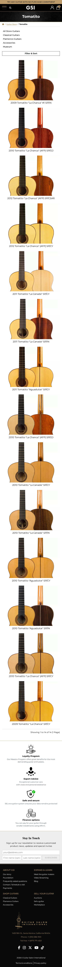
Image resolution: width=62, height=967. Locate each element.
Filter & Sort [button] (31, 53)
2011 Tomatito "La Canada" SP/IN (31, 341)
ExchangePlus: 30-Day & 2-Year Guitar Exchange (31, 2)
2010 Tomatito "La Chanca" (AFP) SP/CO (31, 150)
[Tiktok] (42, 947)
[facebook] (19, 947)
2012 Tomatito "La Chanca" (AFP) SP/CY (31, 246)
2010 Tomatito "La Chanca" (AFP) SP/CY (31, 676)
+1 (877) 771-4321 (35, 941)
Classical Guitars (11, 35)
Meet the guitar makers (44, 874)
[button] (10, 8)
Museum (7, 46)
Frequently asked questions (15, 881)
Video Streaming (41, 878)
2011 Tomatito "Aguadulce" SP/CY (31, 389)
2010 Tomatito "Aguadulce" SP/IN (31, 628)
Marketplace (39, 905)
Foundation (8, 878)
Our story (7, 874)
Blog (36, 881)
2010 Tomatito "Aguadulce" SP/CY (31, 580)
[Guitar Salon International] (30, 8)
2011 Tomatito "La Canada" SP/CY (31, 294)
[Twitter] (30, 947)
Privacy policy (40, 963)
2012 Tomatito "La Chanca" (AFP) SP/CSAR (31, 198)
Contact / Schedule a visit (14, 885)
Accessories (9, 43)
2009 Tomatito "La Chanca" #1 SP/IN (31, 102)
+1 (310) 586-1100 (34, 937)
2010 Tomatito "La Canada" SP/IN (31, 532)
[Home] (3, 24)
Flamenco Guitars (12, 39)
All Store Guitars (11, 31)
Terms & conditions (24, 963)
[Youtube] (36, 947)
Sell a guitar (39, 901)
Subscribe (51, 857)
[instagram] (24, 947)
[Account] (52, 7)
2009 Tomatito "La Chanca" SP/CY (31, 724)
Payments (7, 888)
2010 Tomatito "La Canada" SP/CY (31, 485)
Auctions (38, 898)
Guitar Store (11, 24)
